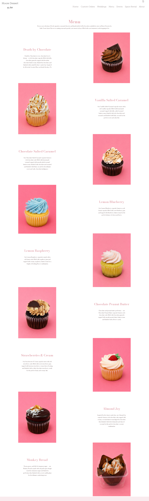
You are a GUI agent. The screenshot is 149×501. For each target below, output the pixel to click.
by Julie (10, 7)
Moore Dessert (10, 3)
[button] (143, 1)
